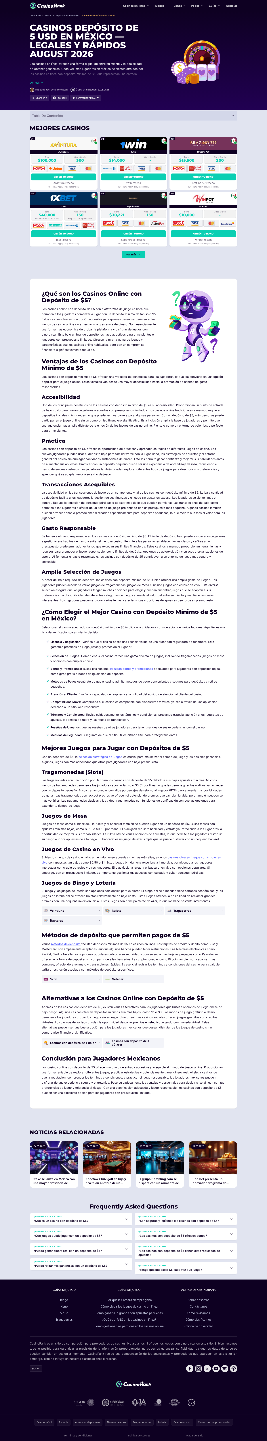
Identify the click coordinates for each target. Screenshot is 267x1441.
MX (34, 1368)
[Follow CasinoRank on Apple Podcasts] (233, 1368)
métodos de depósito (66, 944)
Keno (64, 1306)
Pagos (195, 5)
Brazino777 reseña (203, 183)
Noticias (231, 5)
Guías (212, 5)
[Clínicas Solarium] (158, 1402)
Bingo (64, 1300)
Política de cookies (139, 1435)
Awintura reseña (64, 183)
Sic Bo (64, 1313)
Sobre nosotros (198, 1300)
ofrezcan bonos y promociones (131, 669)
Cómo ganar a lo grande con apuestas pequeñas (129, 1313)
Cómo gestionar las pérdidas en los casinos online (129, 1326)
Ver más (131, 254)
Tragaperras (64, 1320)
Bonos (177, 5)
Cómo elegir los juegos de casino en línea (129, 1306)
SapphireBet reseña (133, 239)
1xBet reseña (64, 239)
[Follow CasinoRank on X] (207, 1368)
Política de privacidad (198, 1326)
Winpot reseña (203, 239)
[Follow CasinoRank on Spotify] (224, 1368)
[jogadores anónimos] (139, 1402)
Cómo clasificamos (198, 1320)
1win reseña (133, 183)
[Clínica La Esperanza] (174, 1402)
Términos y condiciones (78, 1435)
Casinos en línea (134, 5)
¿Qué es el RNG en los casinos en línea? (129, 1320)
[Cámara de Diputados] (113, 1402)
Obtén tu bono (64, 177)
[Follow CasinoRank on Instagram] (198, 1368)
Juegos (159, 5)
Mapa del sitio (194, 1435)
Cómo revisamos (198, 1313)
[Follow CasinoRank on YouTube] (216, 1368)
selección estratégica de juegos (100, 757)
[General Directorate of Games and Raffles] (83, 1402)
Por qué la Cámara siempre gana (129, 1300)
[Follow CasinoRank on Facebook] (189, 1368)
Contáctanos (198, 1306)
